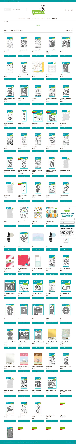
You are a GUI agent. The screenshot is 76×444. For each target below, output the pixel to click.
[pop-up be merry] (66, 407)
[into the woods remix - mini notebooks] (38, 212)
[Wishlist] (68, 10)
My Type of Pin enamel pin (23, 366)
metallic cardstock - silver (9, 366)
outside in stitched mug (9, 415)
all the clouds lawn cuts (23, 74)
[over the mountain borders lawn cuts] (38, 407)
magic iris (6, 316)
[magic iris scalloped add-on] (66, 309)
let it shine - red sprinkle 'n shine (23, 269)
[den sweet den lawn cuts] (10, 163)
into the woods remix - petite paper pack (51, 221)
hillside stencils (7, 220)
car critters (34, 98)
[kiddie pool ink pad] (38, 237)
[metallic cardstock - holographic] (66, 334)
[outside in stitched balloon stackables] (66, 382)
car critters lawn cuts (8, 123)
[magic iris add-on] (24, 309)
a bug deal (6, 49)
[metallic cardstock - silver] (10, 359)
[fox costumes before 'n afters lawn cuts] (52, 163)
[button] (72, 10)
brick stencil (48, 74)
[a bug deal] (10, 42)
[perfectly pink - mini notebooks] (52, 407)
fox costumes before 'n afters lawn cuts (51, 171)
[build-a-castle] (66, 67)
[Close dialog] (75, 207)
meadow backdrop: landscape (22, 342)
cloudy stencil (63, 123)
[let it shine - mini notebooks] (10, 261)
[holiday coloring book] (24, 212)
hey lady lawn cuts (64, 195)
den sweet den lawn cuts (9, 170)
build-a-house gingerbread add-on (10, 99)
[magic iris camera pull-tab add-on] (52, 309)
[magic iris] (10, 309)
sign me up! (67, 225)
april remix (34, 74)
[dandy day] (38, 139)
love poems (48, 293)
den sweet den (63, 146)
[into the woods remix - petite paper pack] (52, 212)
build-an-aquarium (22, 98)
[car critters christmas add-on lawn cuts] (66, 91)
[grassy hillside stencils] (66, 163)
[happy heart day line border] (24, 187)
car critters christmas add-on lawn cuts (65, 99)
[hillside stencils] (10, 212)
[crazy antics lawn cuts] (24, 139)
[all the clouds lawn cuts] (24, 67)
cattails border (21, 123)
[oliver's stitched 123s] (38, 382)
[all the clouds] (10, 67)
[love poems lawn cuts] (66, 286)
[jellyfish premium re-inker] (10, 237)
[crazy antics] (10, 139)
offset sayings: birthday (23, 390)
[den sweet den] (66, 139)
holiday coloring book (23, 220)
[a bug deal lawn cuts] (24, 42)
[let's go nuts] (52, 261)
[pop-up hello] (24, 432)
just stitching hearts (22, 244)
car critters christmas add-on (51, 99)
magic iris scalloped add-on (65, 317)
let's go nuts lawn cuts (65, 268)
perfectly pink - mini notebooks (50, 416)
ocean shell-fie (49, 366)
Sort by (11, 30)
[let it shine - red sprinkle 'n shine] (24, 261)
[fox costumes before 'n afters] (38, 163)
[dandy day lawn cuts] (52, 139)
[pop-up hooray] (38, 432)
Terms (70, 235)
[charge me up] (38, 115)
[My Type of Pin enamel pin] (24, 359)
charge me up (35, 123)
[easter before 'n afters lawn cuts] (24, 163)
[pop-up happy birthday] (10, 432)
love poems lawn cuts (64, 293)
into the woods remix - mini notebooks (38, 221)
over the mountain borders (24, 415)
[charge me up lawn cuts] (52, 115)
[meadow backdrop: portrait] (38, 334)
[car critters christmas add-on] (52, 91)
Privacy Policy (65, 235)
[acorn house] (66, 42)
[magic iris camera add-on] (38, 309)
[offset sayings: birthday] (24, 382)
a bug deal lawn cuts (22, 49)
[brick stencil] (52, 67)
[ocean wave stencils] (10, 382)
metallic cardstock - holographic (64, 342)
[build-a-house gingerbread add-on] (10, 91)
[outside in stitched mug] (10, 407)
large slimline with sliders (65, 244)
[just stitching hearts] (24, 237)
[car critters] (38, 91)
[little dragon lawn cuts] (38, 286)
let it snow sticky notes (37, 268)
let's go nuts (48, 268)
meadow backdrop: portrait (38, 341)
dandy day (34, 146)
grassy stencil (7, 195)
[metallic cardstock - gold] (52, 334)
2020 (7, 21)
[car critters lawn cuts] (10, 115)
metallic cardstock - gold (51, 341)
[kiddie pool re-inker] (52, 237)
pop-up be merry (63, 415)
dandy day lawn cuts (50, 146)
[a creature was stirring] (38, 42)
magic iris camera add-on (37, 316)
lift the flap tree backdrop (9, 293)
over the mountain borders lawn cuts (38, 416)
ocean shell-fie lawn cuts (65, 366)
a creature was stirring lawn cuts (51, 50)
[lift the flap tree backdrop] (10, 286)
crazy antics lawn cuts (23, 146)
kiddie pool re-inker (50, 244)
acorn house (63, 49)
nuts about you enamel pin (38, 366)
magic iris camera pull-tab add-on (51, 317)
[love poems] (52, 286)
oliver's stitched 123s (36, 390)
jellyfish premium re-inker (9, 244)
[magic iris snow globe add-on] (10, 334)
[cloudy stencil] (66, 115)
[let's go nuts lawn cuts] (66, 261)
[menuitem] (21, 18)
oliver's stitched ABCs (51, 390)
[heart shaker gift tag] (38, 187)
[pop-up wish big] (66, 432)
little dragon (20, 293)
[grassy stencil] (10, 187)
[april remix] (38, 67)
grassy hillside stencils (65, 170)
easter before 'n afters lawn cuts (24, 171)
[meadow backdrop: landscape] (24, 334)
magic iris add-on (22, 316)
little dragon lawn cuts (37, 293)
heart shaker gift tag (36, 195)
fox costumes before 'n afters (37, 171)
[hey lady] (52, 187)
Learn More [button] (36, 441)
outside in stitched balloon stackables (65, 391)
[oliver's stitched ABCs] (52, 382)
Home (4, 21)
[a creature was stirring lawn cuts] (52, 42)
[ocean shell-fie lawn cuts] (66, 359)
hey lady (48, 195)
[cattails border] (24, 115)
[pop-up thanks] (52, 432)
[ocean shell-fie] (52, 359)
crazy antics (6, 146)
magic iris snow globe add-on (10, 342)
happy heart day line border (22, 196)
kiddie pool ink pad (36, 244)
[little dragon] (24, 286)
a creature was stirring (37, 49)
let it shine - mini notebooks (7, 269)
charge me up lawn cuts (51, 123)
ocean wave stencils (8, 390)
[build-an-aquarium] (24, 91)
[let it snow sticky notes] (38, 261)
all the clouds (7, 74)
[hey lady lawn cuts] (66, 187)
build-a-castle (63, 74)
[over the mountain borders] (24, 407)
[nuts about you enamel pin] (38, 359)
